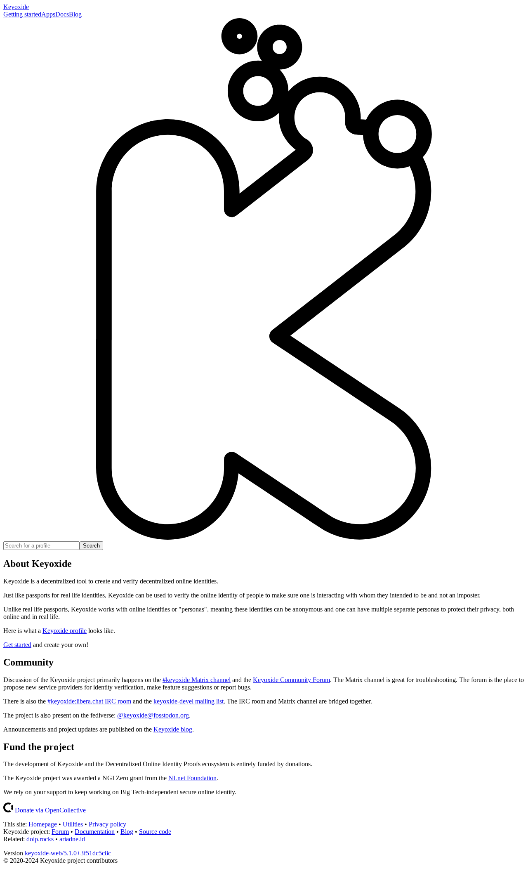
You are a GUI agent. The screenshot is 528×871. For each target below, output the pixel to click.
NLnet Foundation (192, 777)
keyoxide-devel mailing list (188, 701)
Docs (62, 14)
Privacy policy (107, 824)
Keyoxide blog (172, 729)
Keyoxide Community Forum (291, 679)
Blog (75, 14)
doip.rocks (40, 839)
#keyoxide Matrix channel (197, 679)
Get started (17, 644)
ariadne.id (72, 839)
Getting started (22, 14)
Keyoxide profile (64, 630)
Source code (155, 831)
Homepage (42, 824)
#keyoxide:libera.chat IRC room (89, 701)
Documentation (95, 831)
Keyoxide (16, 6)
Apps (48, 14)
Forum (60, 831)
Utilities (73, 824)
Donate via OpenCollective (49, 810)
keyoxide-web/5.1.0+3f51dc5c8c (68, 853)
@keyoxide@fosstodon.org (153, 715)
